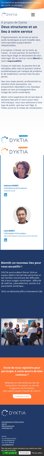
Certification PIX (7, 428)
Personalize (24, 453)
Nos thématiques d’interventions (13, 422)
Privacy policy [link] (37, 453)
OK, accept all (10, 453)
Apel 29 (4, 424)
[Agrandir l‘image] (28, 164)
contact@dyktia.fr (8, 445)
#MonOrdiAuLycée (8, 426)
